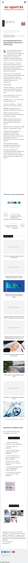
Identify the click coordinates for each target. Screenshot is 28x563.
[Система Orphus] (10, 482)
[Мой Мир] (13, 203)
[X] (15, 203)
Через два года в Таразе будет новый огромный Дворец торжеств (14, 468)
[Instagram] (11, 552)
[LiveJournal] (19, 203)
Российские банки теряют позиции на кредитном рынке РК (11, 227)
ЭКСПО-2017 (16, 207)
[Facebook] (5, 552)
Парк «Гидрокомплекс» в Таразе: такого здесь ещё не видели (12, 457)
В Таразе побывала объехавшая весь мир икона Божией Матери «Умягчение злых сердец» (14, 338)
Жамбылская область (14, 30)
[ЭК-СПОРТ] (14, 6)
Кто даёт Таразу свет (7, 22)
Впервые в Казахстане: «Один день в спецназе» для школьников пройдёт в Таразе (14, 296)
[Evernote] (17, 203)
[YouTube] (14, 552)
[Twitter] (8, 552)
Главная (6, 30)
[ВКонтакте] (8, 203)
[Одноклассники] (11, 203)
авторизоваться (14, 433)
